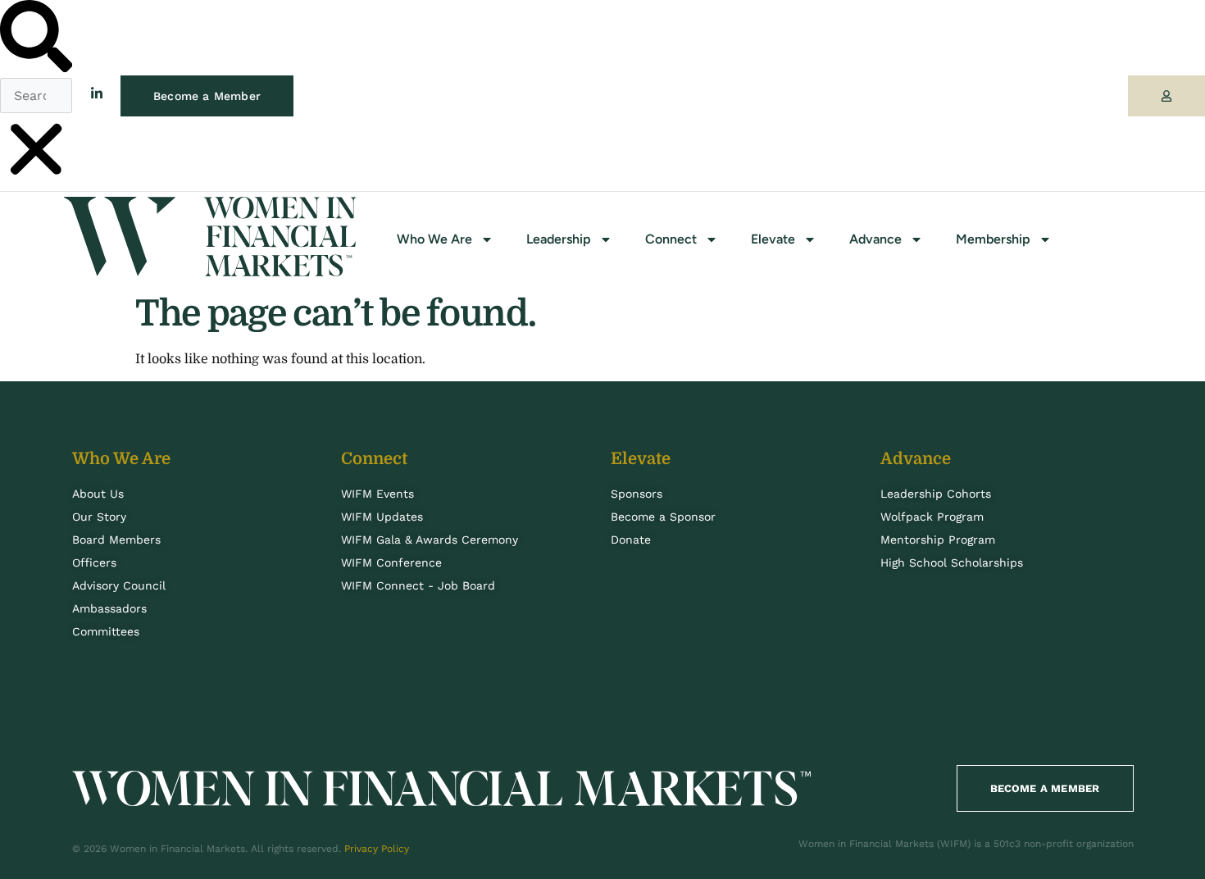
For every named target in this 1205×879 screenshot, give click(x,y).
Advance (875, 239)
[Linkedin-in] (96, 93)
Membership (993, 239)
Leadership (558, 239)
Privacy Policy (376, 848)
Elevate (773, 239)
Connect (671, 239)
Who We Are (434, 239)
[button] (36, 39)
